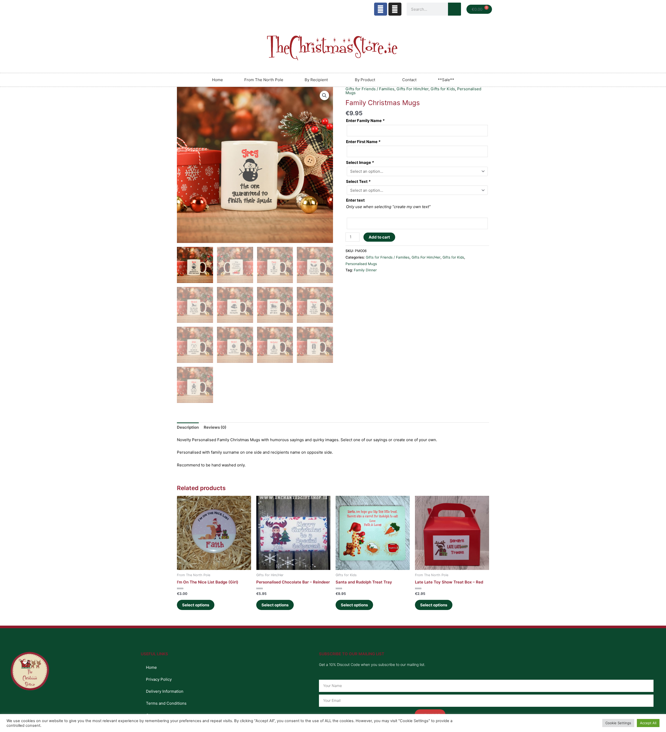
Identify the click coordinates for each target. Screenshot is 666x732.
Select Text (358, 181)
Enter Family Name (365, 120)
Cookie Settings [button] (618, 723)
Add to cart (379, 237)
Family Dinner (365, 270)
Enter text (355, 200)
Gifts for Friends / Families (387, 257)
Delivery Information (164, 691)
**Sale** (446, 79)
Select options (195, 604)
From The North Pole (263, 79)
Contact (409, 79)
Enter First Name (363, 141)
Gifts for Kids (453, 257)
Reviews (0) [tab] (215, 427)
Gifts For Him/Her (426, 257)
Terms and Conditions (166, 703)
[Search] (454, 9)
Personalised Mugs (361, 264)
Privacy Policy (159, 679)
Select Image (360, 162)
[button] (324, 95)
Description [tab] (188, 427)
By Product (365, 79)
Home (217, 79)
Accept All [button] (648, 723)
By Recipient (316, 79)
